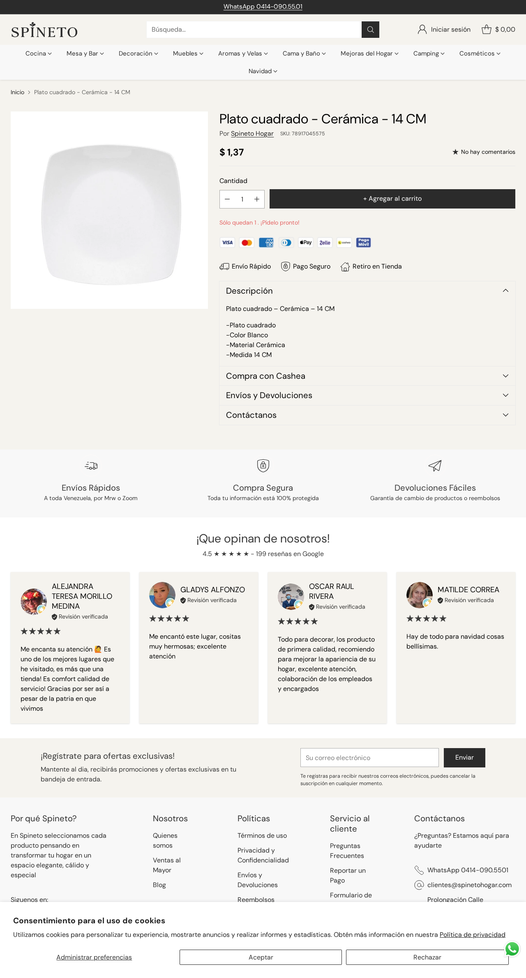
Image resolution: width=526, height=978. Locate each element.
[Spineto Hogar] (44, 29)
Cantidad (233, 180)
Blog (159, 885)
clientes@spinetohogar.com (469, 885)
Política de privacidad (472, 934)
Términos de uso (262, 835)
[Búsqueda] (371, 29)
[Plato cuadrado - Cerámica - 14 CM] (109, 210)
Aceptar (261, 957)
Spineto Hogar (252, 133)
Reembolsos (256, 899)
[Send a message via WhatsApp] (512, 949)
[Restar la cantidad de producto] (227, 199)
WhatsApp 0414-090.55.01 (263, 6)
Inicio (17, 92)
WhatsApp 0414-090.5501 (467, 870)
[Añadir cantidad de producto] (256, 199)
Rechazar (427, 957)
